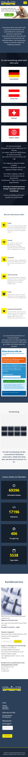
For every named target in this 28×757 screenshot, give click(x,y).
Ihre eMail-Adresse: (7, 374)
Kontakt (4, 705)
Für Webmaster (6, 717)
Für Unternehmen (7, 715)
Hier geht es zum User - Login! (10, 627)
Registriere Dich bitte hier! (9, 620)
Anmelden (5, 707)
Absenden (18, 641)
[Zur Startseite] (8, 3)
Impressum (5, 708)
